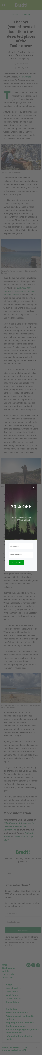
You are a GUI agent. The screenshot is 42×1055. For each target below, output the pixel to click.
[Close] (33, 487)
